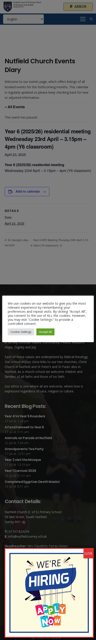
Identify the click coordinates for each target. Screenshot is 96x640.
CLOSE (88, 553)
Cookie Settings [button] (20, 332)
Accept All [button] (45, 332)
